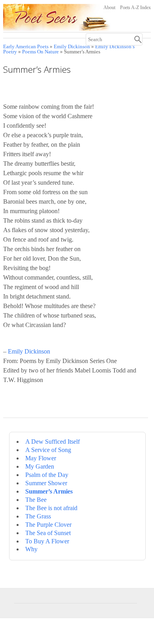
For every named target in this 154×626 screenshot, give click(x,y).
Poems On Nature (40, 52)
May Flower (40, 458)
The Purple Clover (48, 524)
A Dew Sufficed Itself (52, 441)
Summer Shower (46, 483)
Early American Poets (26, 46)
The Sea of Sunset (48, 533)
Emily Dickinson (72, 46)
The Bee (36, 499)
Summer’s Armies (49, 491)
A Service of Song (48, 449)
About (109, 7)
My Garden (39, 466)
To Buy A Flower (47, 541)
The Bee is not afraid (51, 508)
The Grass (38, 516)
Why (31, 549)
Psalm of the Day (46, 474)
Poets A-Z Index (135, 7)
